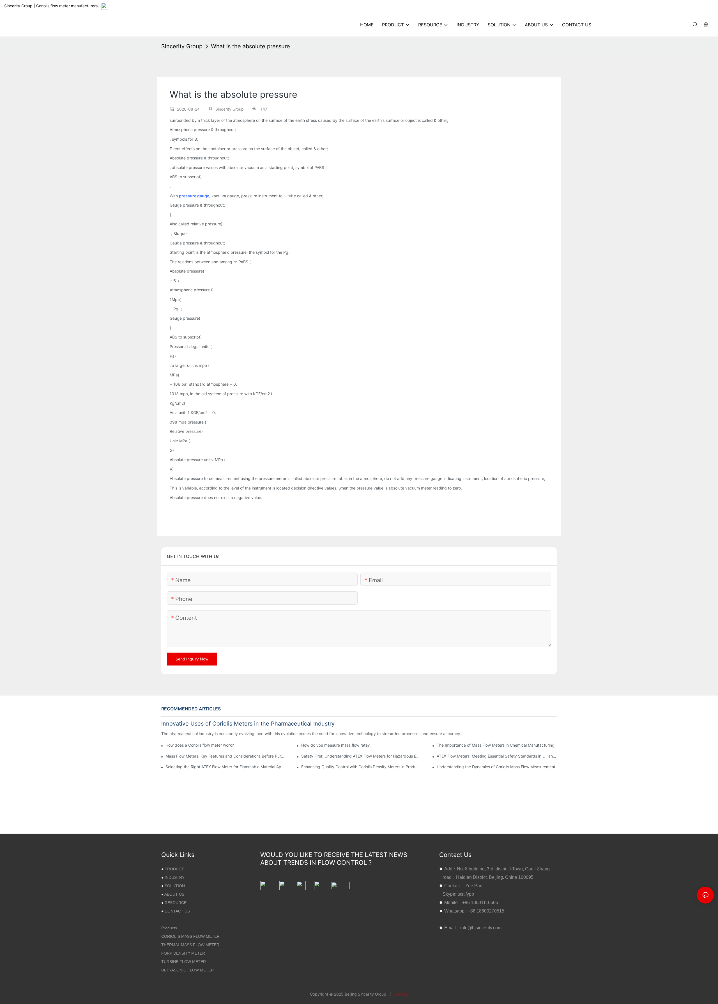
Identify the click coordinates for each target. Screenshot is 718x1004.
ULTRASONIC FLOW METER (187, 970)
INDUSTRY (175, 877)
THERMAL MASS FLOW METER (190, 945)
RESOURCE (176, 902)
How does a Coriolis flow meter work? (199, 745)
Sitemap (400, 994)
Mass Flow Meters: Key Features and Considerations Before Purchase (225, 756)
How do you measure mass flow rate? (335, 745)
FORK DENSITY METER (183, 953)
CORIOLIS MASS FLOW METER (190, 936)
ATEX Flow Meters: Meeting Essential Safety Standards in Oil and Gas (497, 756)
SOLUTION (175, 886)
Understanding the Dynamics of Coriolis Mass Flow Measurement (496, 766)
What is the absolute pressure (250, 46)
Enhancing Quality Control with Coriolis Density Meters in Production (361, 766)
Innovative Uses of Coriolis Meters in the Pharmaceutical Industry (248, 723)
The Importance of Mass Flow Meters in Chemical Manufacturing (495, 745)
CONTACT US (177, 911)
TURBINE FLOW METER (183, 961)
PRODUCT (174, 869)
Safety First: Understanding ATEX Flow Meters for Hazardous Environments (361, 756)
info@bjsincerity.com (480, 927)
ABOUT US (174, 894)
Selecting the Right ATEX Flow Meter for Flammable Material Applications (225, 766)
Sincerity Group (181, 46)
